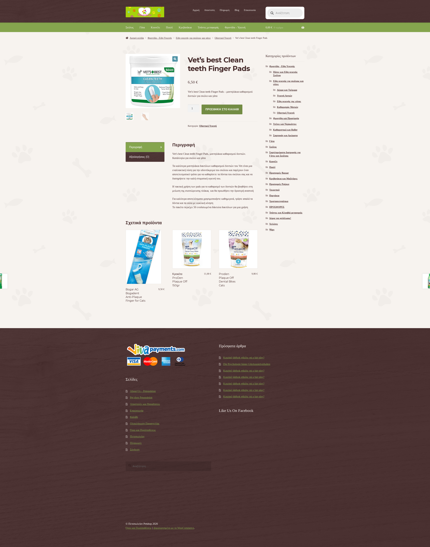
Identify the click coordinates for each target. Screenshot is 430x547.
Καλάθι (134, 417)
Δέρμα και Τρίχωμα (287, 90)
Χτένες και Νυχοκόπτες (284, 124)
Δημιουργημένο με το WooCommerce (173, 528)
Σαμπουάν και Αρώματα (285, 135)
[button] (175, 59)
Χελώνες (273, 224)
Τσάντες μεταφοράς (208, 27)
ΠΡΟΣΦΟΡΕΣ (276, 207)
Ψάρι (271, 229)
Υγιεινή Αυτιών (284, 95)
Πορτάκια (274, 195)
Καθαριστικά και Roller (285, 130)
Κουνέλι (155, 27)
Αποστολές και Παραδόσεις (145, 404)
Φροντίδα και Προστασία (286, 118)
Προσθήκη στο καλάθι (222, 109)
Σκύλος (130, 27)
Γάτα (142, 27)
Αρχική (195, 10)
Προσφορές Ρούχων (279, 184)
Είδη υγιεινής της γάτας (289, 101)
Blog (237, 10)
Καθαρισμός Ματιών (287, 107)
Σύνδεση (134, 449)
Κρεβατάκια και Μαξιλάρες (283, 178)
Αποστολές (209, 10)
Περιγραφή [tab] (135, 147)
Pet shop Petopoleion (141, 397)
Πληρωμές (225, 10)
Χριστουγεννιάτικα (278, 201)
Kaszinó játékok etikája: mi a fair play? (243, 357)
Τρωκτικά (274, 190)
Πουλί (169, 27)
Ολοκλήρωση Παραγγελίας (144, 423)
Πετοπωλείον (137, 436)
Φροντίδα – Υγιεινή (235, 27)
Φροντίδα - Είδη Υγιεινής (160, 38)
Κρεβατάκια (185, 27)
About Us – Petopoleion (143, 391)
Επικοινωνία (250, 10)
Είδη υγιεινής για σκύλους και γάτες (193, 38)
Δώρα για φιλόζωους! (280, 218)
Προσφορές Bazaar (279, 173)
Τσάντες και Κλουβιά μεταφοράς (285, 212)
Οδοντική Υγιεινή (223, 38)
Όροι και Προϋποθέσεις (143, 430)
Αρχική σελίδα (137, 38)
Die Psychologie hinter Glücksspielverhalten (246, 364)
